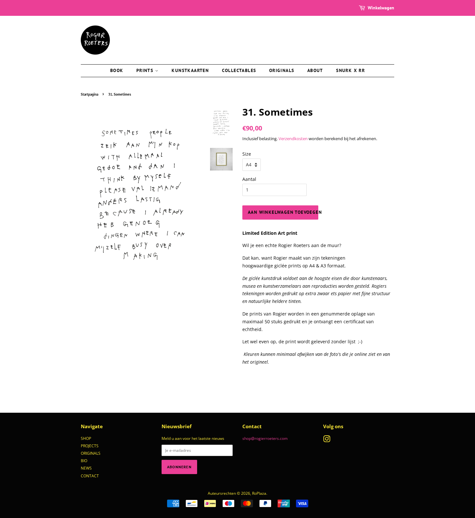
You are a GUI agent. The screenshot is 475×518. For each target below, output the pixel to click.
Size (246, 154)
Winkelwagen (381, 8)
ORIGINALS (90, 453)
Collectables (239, 70)
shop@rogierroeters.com (265, 438)
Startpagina (89, 94)
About (315, 70)
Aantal (249, 179)
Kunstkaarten (190, 70)
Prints (145, 70)
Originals (281, 70)
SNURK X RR (350, 70)
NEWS (86, 468)
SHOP (86, 438)
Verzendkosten (293, 138)
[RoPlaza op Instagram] (326, 440)
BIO (84, 460)
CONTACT (90, 475)
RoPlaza (259, 493)
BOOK (116, 70)
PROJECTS (90, 445)
